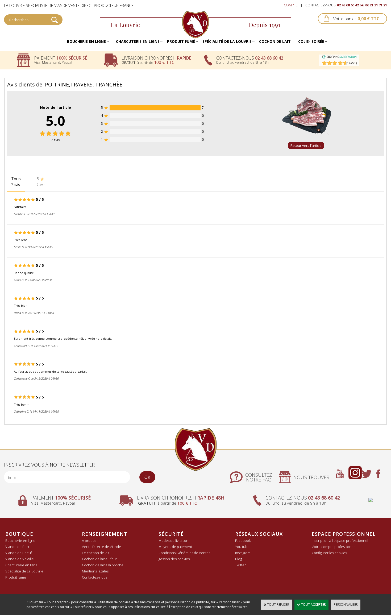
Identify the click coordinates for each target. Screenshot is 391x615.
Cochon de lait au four (99, 558)
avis (55, 140)
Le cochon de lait (95, 552)
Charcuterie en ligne (138, 41)
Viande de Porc (17, 546)
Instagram (242, 552)
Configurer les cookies (329, 552)
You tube (242, 546)
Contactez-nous (94, 577)
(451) (353, 63)
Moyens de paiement (175, 546)
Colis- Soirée (311, 41)
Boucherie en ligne (86, 41)
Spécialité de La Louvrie (227, 41)
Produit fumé (181, 41)
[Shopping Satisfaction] (339, 57)
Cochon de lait (275, 41)
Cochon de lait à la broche (102, 565)
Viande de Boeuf (18, 552)
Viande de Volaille (19, 558)
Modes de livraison (173, 540)
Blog (238, 558)
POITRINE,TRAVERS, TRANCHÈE (83, 84)
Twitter (240, 565)
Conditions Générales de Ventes (184, 552)
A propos (89, 540)
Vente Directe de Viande (101, 546)
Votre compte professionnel (334, 546)
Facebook (243, 540)
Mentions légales (95, 571)
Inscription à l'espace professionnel (340, 540)
